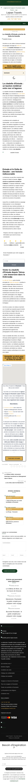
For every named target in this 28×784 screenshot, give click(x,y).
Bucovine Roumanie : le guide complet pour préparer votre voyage (14, 614)
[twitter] (14, 466)
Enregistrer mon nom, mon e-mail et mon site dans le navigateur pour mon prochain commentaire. (14, 564)
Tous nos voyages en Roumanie (9, 684)
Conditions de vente (6, 670)
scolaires (11, 413)
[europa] (3, 727)
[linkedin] (12, 4)
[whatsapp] (25, 466)
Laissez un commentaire (14, 464)
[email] (22, 466)
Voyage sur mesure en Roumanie (9, 681)
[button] (23, 73)
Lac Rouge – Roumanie (12, 511)
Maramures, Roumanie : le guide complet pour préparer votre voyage (14, 601)
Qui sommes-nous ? (6, 663)
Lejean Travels (14, 12)
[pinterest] (16, 4)
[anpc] (3, 723)
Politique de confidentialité (8, 673)
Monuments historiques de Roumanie (14, 29)
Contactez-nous (5, 693)
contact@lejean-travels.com (8, 708)
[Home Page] (2, 23)
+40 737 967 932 (5, 702)
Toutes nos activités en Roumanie (9, 687)
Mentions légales (5, 666)
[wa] (15, 4)
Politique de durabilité (6, 676)
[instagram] (14, 4)
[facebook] (11, 4)
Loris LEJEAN (5, 464)
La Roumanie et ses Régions (8, 690)
